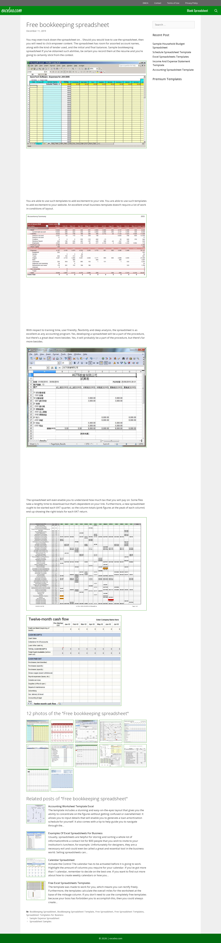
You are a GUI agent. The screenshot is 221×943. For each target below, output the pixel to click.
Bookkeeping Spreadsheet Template (75, 911)
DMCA (145, 3)
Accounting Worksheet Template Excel (71, 806)
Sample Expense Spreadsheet (44, 918)
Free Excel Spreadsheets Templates (69, 883)
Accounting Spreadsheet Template (173, 69)
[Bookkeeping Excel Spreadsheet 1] (86, 147)
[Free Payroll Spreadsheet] (110, 755)
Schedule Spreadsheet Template (172, 52)
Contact (157, 3)
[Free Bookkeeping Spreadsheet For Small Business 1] (86, 755)
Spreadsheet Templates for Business (44, 915)
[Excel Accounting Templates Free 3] (86, 609)
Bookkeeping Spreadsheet (43, 911)
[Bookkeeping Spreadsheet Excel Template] (86, 276)
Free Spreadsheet (104, 911)
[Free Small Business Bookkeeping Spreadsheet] (135, 755)
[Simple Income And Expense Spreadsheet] (62, 780)
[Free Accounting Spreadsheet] (73, 705)
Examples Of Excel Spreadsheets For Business (75, 833)
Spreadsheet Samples (40, 921)
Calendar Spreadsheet (61, 860)
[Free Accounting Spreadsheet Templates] (37, 755)
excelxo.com (12, 10)
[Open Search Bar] (216, 10)
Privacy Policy (191, 3)
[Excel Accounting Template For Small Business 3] (86, 446)
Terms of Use (173, 3)
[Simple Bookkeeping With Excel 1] (37, 780)
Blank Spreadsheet (197, 10)
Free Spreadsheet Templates (129, 911)
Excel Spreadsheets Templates (171, 56)
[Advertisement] (86, 174)
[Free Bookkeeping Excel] (62, 755)
